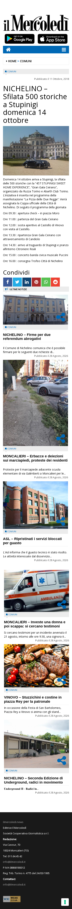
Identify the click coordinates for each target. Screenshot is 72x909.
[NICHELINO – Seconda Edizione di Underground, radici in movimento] (36, 744)
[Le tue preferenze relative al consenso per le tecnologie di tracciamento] (65, 902)
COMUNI (26, 61)
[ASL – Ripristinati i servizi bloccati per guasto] (35, 505)
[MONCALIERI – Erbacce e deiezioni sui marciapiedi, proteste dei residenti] (35, 403)
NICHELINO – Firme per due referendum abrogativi (27, 337)
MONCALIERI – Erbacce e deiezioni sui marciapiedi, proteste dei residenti (35, 458)
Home (12, 61)
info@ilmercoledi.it (14, 884)
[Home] (7, 49)
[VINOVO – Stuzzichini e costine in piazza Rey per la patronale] (36, 665)
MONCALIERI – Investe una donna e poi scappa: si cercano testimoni (34, 624)
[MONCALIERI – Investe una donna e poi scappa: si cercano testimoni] (36, 591)
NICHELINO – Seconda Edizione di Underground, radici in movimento (33, 780)
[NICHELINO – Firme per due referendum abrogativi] (35, 310)
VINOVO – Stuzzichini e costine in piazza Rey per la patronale (33, 699)
